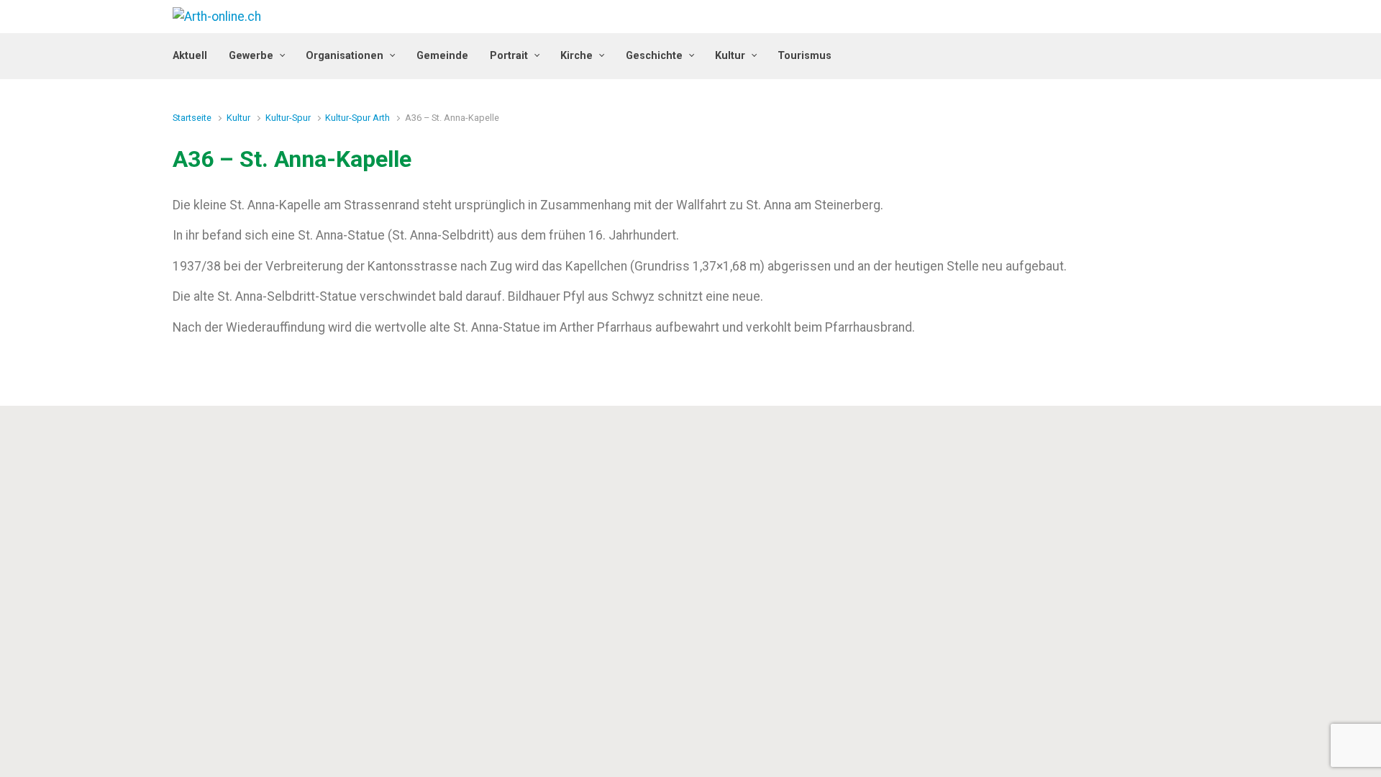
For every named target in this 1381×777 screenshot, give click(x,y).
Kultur (238, 117)
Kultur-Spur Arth (357, 117)
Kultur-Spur (288, 117)
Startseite (192, 117)
